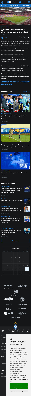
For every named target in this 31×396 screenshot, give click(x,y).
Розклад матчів (6, 360)
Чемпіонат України (7, 228)
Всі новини (15, 241)
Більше (25, 91)
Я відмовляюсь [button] (18, 388)
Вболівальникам (6, 376)
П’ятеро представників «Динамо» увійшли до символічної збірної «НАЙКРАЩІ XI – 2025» (11, 190)
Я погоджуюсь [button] (19, 384)
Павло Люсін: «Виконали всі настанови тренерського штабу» (11, 209)
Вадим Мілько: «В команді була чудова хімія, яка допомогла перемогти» (10, 220)
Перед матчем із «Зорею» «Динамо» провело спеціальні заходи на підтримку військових (15, 146)
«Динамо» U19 (5, 206)
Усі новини (4, 346)
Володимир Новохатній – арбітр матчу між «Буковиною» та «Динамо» (11, 232)
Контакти (4, 373)
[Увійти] (24, 2)
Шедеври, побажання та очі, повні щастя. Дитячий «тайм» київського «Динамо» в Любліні (14, 117)
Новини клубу (5, 186)
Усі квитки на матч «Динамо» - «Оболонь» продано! (14, 174)
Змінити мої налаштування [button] (18, 391)
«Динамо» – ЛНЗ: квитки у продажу (12, 200)
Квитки (3, 198)
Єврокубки (4, 349)
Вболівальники (6, 27)
